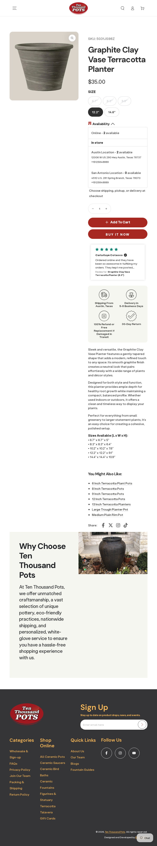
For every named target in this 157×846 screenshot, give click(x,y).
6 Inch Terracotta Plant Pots (112, 483)
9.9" (124, 101)
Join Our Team (20, 776)
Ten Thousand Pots (115, 831)
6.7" (95, 101)
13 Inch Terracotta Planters (111, 504)
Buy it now (118, 234)
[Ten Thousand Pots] (27, 724)
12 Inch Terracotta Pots (108, 499)
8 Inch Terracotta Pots (108, 488)
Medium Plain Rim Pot (107, 515)
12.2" (95, 112)
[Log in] (132, 8)
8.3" (110, 101)
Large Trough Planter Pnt (110, 509)
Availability (101, 124)
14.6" (111, 112)
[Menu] (15, 8)
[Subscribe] (142, 724)
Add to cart (120, 222)
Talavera (46, 812)
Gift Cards (47, 818)
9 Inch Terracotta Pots (108, 494)
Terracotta (48, 806)
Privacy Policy (20, 770)
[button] (123, 8)
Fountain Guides (82, 770)
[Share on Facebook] (103, 525)
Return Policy (19, 794)
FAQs (13, 763)
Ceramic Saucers (52, 763)
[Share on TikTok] (125, 525)
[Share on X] (110, 525)
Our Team (78, 757)
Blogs (75, 763)
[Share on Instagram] (118, 525)
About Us (77, 751)
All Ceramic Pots (52, 757)
